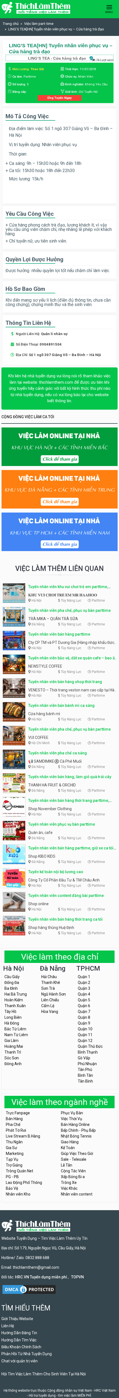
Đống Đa (11, 982)
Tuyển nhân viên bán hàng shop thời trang (65, 682)
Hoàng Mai (13, 1046)
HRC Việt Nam (105, 1390)
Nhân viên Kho (18, 1194)
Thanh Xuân (15, 1006)
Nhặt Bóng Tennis (76, 1136)
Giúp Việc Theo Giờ (77, 1153)
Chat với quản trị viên (19, 1361)
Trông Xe (69, 1182)
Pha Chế (13, 1124)
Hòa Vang (49, 1011)
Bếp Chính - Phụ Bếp (78, 1130)
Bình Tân (85, 1075)
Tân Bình (85, 1081)
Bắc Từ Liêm (15, 1029)
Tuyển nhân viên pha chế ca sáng (57, 753)
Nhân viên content (76, 1194)
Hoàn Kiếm (13, 1000)
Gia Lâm (11, 1040)
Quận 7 (84, 1011)
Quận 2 (84, 982)
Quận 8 (84, 1017)
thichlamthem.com (56, 382)
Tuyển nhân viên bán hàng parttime (59, 634)
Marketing (15, 1153)
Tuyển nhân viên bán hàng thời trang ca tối (65, 919)
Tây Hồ (10, 1011)
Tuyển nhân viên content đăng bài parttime (66, 895)
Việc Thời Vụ (71, 1119)
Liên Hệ (7, 1326)
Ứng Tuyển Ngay (59, 97)
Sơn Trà (48, 988)
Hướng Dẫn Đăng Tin (19, 1333)
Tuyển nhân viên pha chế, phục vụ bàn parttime (69, 610)
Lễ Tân (66, 1165)
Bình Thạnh (88, 1052)
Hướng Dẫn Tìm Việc (19, 1340)
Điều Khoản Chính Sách (21, 1347)
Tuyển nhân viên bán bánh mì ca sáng (61, 705)
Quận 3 (84, 988)
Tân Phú (85, 1069)
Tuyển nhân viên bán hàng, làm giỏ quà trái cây (69, 777)
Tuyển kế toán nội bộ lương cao (55, 872)
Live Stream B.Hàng (23, 1136)
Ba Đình (11, 988)
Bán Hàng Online (75, 1124)
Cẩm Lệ (47, 1006)
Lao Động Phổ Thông (24, 1182)
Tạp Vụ (12, 1159)
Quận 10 (85, 1029)
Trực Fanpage (18, 1113)
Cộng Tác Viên (73, 1171)
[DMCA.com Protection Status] (29, 1289)
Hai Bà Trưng (15, 994)
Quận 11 (85, 1035)
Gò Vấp (84, 1058)
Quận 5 (84, 1000)
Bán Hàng (14, 1119)
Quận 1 (84, 977)
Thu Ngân (14, 1142)
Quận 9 (84, 1023)
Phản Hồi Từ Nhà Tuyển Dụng (26, 1354)
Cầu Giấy (12, 977)
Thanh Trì (12, 1052)
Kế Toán (68, 1148)
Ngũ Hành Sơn (53, 994)
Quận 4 (84, 994)
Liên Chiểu (50, 1000)
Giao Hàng (70, 1142)
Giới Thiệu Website (17, 1319)
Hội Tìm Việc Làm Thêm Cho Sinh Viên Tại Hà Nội (43, 1374)
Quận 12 (85, 1040)
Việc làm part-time (38, 24)
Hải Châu (49, 977)
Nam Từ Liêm (16, 1035)
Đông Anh (13, 1064)
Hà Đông (11, 1023)
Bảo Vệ (12, 1188)
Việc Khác (69, 1188)
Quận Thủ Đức (90, 1046)
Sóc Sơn (11, 1058)
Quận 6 (84, 1006)
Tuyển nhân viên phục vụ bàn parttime (61, 824)
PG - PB (12, 1177)
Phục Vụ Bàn (72, 1113)
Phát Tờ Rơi (16, 1130)
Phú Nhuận (87, 1064)
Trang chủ (11, 24)
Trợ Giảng (14, 1165)
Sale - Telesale (73, 1159)
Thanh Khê (50, 982)
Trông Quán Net (19, 1171)
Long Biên (13, 1017)
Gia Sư (11, 1148)
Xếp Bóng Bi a (73, 1177)
